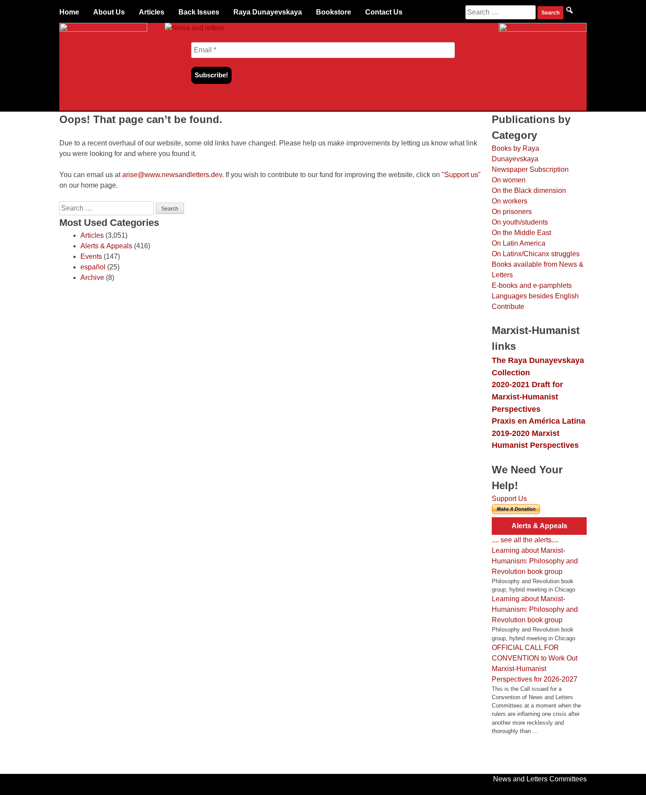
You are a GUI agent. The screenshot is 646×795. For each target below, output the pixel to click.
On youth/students (520, 222)
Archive (92, 277)
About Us (109, 12)
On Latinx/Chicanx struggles (536, 254)
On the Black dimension (529, 190)
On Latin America (518, 243)
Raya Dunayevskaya (267, 12)
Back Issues (198, 12)
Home (69, 12)
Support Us (509, 498)
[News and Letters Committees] (194, 28)
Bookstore (333, 12)
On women (509, 180)
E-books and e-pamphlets (532, 285)
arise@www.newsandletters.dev (172, 174)
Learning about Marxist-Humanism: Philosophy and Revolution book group (535, 561)
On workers (509, 201)
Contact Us (384, 12)
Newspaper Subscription (530, 169)
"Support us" (461, 174)
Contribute (508, 306)
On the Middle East (521, 232)
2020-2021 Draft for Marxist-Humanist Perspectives (527, 396)
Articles (151, 12)
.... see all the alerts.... (525, 540)
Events (91, 256)
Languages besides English (535, 296)
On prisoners (512, 211)
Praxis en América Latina (538, 420)
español (92, 267)
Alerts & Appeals (106, 246)
